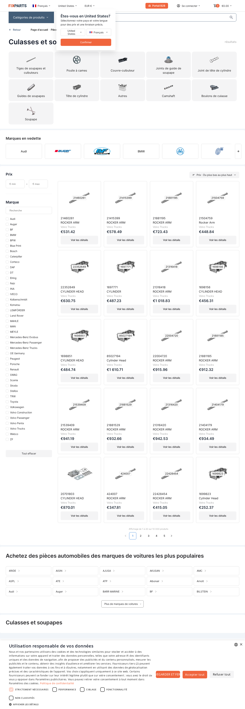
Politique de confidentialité (57, 683)
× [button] (241, 644)
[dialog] (122, 674)
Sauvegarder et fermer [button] (168, 674)
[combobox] (236, 644)
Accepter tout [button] (194, 675)
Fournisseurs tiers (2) (125, 663)
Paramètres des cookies (24, 683)
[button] (82, 704)
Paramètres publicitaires (51, 679)
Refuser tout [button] (222, 674)
